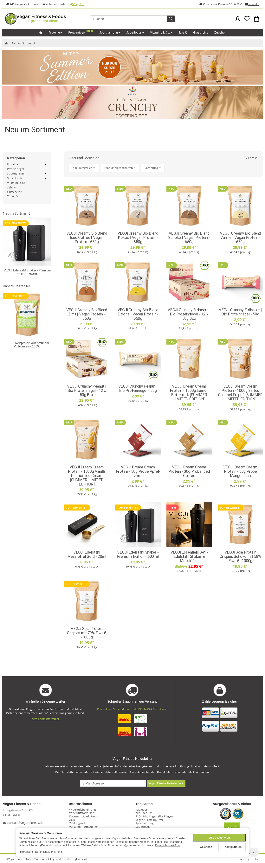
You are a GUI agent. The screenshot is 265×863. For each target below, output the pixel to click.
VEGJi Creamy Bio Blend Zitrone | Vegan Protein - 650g (137, 314)
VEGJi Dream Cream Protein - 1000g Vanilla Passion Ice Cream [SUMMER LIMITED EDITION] (87, 475)
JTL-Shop (254, 859)
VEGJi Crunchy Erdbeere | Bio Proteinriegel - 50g (240, 312)
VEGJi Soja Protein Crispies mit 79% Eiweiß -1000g (87, 632)
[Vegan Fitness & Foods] (40, 33)
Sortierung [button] (151, 168)
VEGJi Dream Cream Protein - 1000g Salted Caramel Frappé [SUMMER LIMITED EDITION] (240, 392)
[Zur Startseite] (47, 19)
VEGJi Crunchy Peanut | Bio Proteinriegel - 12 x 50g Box (87, 390)
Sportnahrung (108, 32)
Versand (82, 859)
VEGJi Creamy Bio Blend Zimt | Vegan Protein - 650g (86, 314)
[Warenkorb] (256, 18)
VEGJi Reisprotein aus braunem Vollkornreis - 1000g (27, 344)
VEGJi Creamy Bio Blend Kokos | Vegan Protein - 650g (138, 237)
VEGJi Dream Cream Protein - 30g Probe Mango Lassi (240, 471)
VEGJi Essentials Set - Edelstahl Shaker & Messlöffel (189, 556)
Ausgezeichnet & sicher (232, 804)
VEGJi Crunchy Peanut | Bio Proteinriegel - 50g (138, 388)
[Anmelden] (237, 18)
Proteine (54, 32)
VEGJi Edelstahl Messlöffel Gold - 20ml (86, 554)
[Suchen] (171, 19)
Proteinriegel (76, 32)
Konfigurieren (233, 847)
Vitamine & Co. (160, 32)
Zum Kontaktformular (45, 719)
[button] (163, 168)
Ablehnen (206, 847)
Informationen (80, 804)
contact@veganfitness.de (25, 823)
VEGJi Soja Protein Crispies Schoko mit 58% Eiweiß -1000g (240, 556)
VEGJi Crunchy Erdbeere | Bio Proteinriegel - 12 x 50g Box (189, 314)
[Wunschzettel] (247, 18)
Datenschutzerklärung (168, 845)
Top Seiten (144, 804)
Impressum (26, 851)
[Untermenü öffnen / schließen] (45, 164)
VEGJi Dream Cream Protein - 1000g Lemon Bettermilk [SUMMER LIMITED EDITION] (189, 392)
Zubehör (220, 32)
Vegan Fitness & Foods (22, 804)
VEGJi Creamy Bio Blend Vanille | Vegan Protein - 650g (240, 237)
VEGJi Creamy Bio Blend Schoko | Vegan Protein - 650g (189, 237)
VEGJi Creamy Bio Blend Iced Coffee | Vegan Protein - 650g (86, 237)
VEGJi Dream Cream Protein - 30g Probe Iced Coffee (189, 471)
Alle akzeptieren (219, 837)
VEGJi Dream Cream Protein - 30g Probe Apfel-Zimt (138, 471)
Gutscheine (200, 32)
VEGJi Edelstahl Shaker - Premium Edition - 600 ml (138, 554)
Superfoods (134, 32)
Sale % (182, 32)
